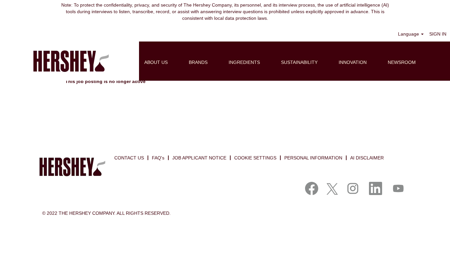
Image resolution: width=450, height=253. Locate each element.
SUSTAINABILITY (299, 62)
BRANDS (198, 62)
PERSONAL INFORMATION (313, 157)
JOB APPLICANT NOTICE (199, 157)
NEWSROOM (402, 62)
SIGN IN (437, 34)
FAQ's (158, 157)
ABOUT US (156, 62)
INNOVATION (353, 62)
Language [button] (409, 34)
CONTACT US (129, 157)
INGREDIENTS (244, 62)
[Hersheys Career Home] (69, 61)
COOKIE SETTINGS (255, 157)
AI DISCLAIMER (367, 157)
